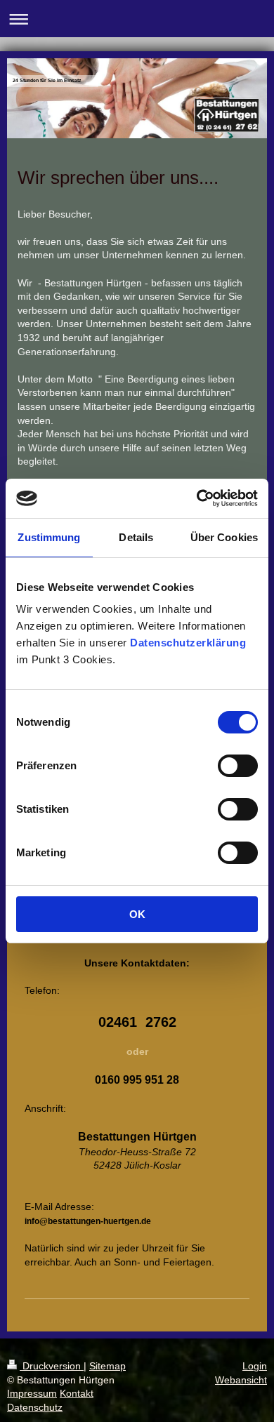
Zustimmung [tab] (49, 537)
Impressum (32, 1393)
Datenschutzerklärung (188, 643)
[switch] (238, 766)
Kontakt (76, 1393)
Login (254, 1365)
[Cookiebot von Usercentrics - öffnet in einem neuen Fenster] (197, 498)
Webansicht (241, 1380)
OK (137, 914)
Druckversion (52, 1365)
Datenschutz (35, 1407)
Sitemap (107, 1365)
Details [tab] (136, 537)
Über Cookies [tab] (224, 537)
